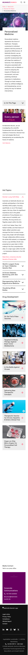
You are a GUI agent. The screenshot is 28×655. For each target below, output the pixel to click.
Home (4, 6)
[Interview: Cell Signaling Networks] (13, 385)
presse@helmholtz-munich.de (11, 602)
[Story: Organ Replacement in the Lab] (13, 436)
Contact (4, 628)
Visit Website (6, 145)
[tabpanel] (13, 233)
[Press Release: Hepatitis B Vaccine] (13, 409)
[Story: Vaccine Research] (13, 313)
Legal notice (6, 618)
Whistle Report (6, 625)
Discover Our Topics (9, 8)
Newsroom (10, 6)
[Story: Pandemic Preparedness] (13, 362)
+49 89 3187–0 (11, 648)
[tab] (13, 198)
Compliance (5, 623)
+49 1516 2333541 (11, 598)
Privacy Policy (6, 621)
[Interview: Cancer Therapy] (13, 335)
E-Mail (20, 648)
